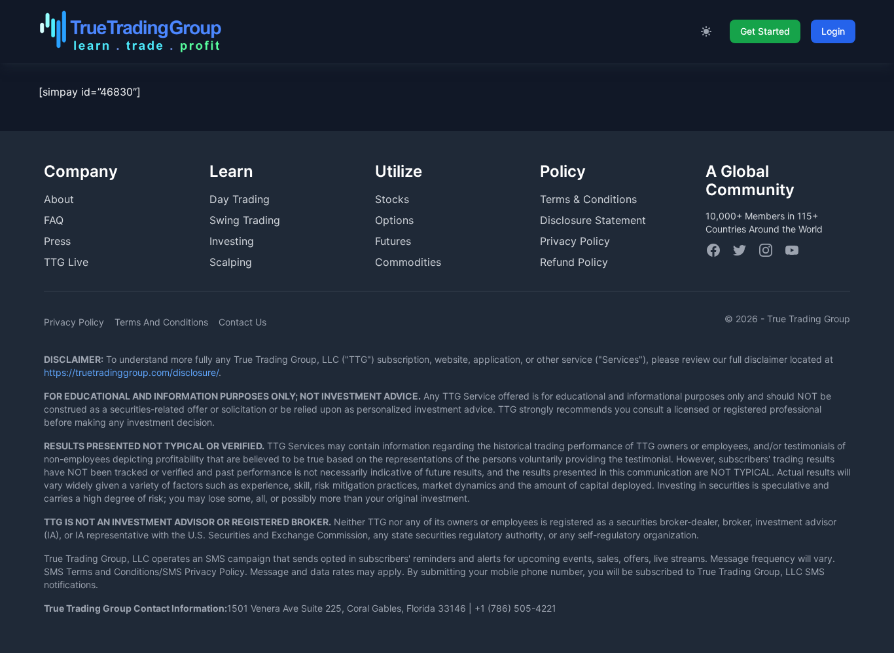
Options (394, 220)
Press (57, 241)
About (59, 199)
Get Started (765, 31)
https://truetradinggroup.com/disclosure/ (131, 372)
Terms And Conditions (161, 321)
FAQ (53, 220)
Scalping (230, 262)
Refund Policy (574, 262)
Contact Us (242, 321)
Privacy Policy (575, 241)
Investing (231, 241)
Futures (393, 241)
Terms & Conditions (588, 199)
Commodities (408, 262)
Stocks (392, 199)
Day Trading (239, 199)
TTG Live (66, 262)
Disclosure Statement (593, 220)
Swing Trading (244, 220)
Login (833, 31)
